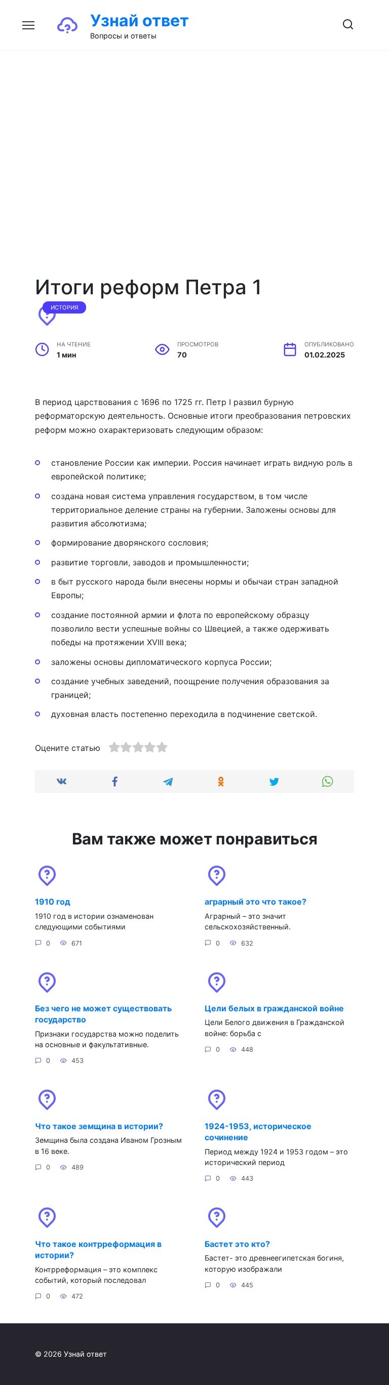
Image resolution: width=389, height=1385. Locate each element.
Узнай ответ (139, 20)
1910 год (52, 902)
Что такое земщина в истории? (99, 1126)
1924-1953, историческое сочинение (258, 1131)
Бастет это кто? (237, 1243)
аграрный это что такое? (255, 902)
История (65, 307)
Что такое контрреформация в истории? (98, 1249)
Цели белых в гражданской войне (274, 1008)
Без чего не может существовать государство (103, 1013)
